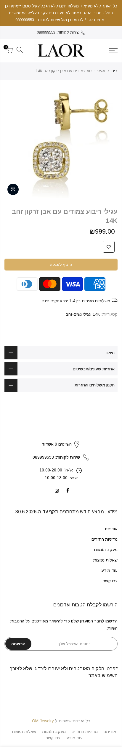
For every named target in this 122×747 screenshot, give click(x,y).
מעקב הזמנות (106, 549)
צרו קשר (110, 580)
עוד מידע (109, 570)
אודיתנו (111, 528)
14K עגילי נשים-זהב (83, 314)
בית (114, 71)
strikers (61, 438)
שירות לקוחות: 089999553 (58, 32)
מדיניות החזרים (105, 539)
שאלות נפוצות (105, 560)
